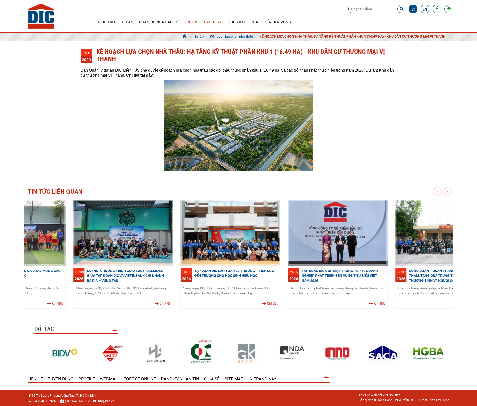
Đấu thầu (213, 22)
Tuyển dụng (61, 378)
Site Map (234, 378)
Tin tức (191, 22)
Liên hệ (35, 378)
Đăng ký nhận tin (180, 378)
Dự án (127, 22)
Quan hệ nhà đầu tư (158, 22)
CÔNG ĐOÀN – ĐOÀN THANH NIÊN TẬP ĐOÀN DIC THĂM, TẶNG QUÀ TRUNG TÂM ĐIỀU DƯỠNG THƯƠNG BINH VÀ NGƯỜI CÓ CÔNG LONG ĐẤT (402, 276)
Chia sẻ (212, 378)
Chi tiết (119, 303)
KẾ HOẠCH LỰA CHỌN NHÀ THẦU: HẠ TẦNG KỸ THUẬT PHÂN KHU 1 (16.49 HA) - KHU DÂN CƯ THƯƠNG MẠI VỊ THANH (352, 36)
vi (413, 9)
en (425, 9)
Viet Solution (391, 395)
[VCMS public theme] (41, 16)
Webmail (109, 378)
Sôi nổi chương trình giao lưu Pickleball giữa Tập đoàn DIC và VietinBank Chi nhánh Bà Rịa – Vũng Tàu (80, 276)
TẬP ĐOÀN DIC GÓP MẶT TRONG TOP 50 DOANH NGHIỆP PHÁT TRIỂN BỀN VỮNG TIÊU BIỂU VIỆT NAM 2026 (294, 276)
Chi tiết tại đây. (140, 75)
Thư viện (236, 22)
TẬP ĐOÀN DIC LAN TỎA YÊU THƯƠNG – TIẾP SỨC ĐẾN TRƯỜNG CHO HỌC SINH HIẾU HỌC (188, 273)
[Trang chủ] (185, 36)
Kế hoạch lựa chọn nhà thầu (231, 36)
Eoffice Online (140, 378)
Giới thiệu (107, 22)
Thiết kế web (368, 395)
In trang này (262, 378)
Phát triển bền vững (271, 22)
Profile (87, 378)
